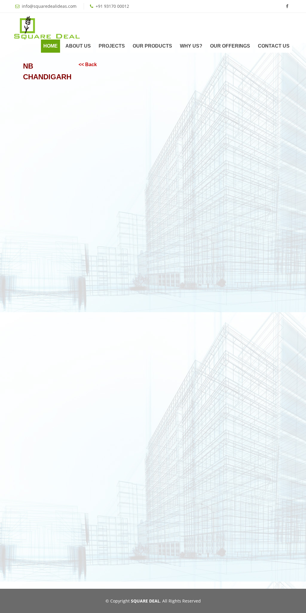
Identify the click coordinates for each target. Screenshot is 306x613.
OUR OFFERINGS (230, 45)
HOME (50, 45)
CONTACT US (274, 45)
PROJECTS (112, 45)
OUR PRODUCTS (152, 45)
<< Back (88, 64)
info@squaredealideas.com (49, 6)
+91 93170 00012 (112, 6)
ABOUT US (78, 45)
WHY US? (191, 45)
